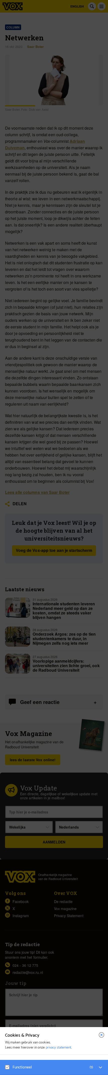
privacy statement (58, 1048)
